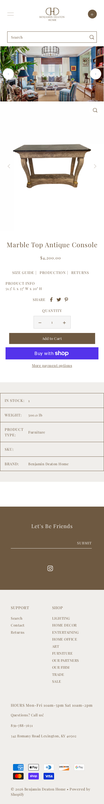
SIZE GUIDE (23, 272)
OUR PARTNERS (65, 660)
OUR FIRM (61, 667)
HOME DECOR (64, 625)
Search (16, 618)
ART (55, 646)
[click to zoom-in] (95, 110)
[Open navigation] (10, 14)
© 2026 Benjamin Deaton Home (39, 789)
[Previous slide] (8, 73)
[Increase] (64, 322)
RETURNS (80, 272)
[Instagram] (50, 568)
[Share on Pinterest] (66, 299)
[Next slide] (95, 73)
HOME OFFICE (64, 639)
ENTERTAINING (65, 632)
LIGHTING (61, 618)
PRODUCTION (53, 272)
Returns (18, 632)
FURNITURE (62, 653)
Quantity (52, 310)
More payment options (52, 365)
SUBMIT (84, 543)
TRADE (58, 674)
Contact (18, 625)
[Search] (92, 37)
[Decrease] (40, 322)
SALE (56, 681)
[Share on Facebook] (51, 299)
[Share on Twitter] (59, 299)
